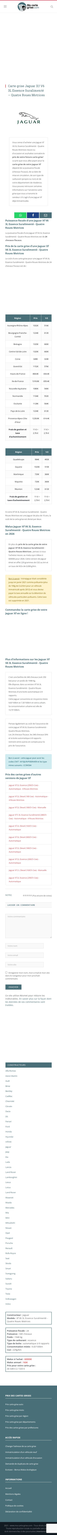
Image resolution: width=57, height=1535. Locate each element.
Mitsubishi (10, 1222)
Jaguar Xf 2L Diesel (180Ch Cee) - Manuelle (27, 807)
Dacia (7, 1111)
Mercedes (9, 1207)
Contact (8, 1500)
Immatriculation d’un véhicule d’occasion (23, 1457)
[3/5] (27, 895)
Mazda (8, 1202)
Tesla (7, 1293)
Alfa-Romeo (10, 1070)
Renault (8, 1248)
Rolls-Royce (10, 1253)
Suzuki (8, 1283)
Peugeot (9, 1238)
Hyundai (9, 1136)
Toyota (8, 1288)
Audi (7, 1081)
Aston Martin (11, 1076)
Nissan (8, 1228)
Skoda (8, 1263)
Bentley (8, 1091)
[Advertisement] (28, 47)
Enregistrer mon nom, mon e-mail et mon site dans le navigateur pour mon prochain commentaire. (27, 975)
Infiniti (8, 1141)
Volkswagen (10, 1299)
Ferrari (8, 1121)
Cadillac (8, 1096)
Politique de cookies (14, 1505)
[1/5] (24, 895)
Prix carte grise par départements (20, 1421)
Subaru (8, 1278)
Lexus (8, 1182)
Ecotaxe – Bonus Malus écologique (20, 1469)
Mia (7, 1212)
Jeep (7, 1151)
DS (6, 1116)
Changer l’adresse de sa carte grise (20, 1446)
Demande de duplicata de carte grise (21, 1463)
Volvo (8, 1304)
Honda (8, 1131)
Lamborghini (11, 1177)
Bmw (7, 1086)
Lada (7, 1162)
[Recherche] (52, 6)
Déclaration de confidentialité (18, 1511)
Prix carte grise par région (16, 1416)
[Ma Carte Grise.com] (28, 6)
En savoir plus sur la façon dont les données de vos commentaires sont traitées (28, 1001)
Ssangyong (10, 1273)
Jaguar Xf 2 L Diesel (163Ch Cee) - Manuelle (28, 870)
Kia (6, 1157)
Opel (7, 1233)
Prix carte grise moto (14, 1410)
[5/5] (31, 895)
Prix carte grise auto (14, 1404)
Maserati (9, 1197)
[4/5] (29, 895)
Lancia (8, 1167)
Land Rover (10, 1172)
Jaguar (8, 1147)
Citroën (8, 1106)
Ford (7, 1126)
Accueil (8, 1488)
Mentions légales (13, 1494)
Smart (8, 1268)
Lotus (8, 1187)
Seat (7, 1258)
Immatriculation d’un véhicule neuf (21, 1452)
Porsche (9, 1243)
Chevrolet (9, 1101)
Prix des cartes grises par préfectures (21, 1427)
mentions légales (44, 1531)
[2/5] (25, 895)
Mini (7, 1217)
